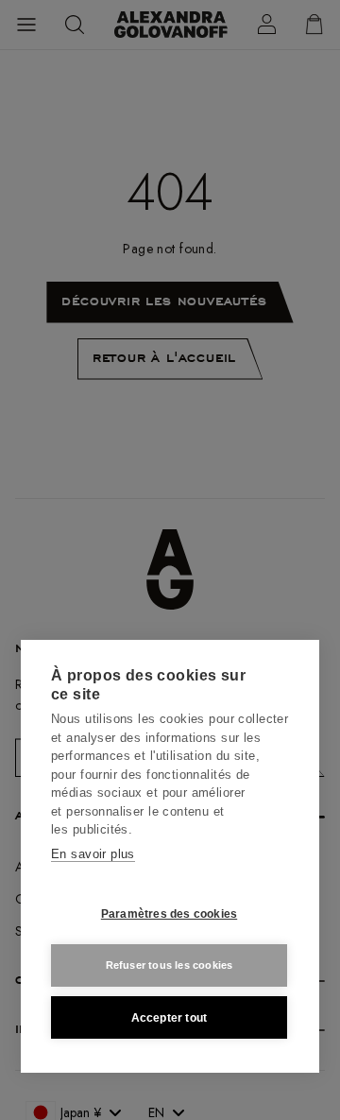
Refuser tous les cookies (169, 965)
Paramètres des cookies (169, 914)
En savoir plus (93, 854)
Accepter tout (169, 1018)
